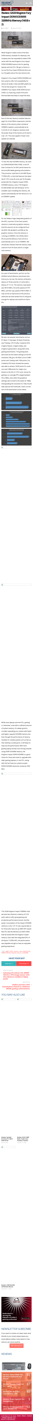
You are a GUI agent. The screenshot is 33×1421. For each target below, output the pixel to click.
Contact (29, 1415)
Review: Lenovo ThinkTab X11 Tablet (13, 1385)
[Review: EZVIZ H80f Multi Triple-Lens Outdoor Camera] (24, 1066)
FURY (11, 951)
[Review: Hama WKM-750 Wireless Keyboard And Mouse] (16, 1366)
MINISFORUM (5, 953)
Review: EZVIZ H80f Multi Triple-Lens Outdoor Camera (23, 1138)
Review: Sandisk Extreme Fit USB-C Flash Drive (7, 1138)
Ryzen (19, 953)
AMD (7, 951)
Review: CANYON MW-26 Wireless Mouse (8, 1286)
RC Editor (6, 28)
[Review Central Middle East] (7, 5)
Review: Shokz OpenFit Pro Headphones (13, 1400)
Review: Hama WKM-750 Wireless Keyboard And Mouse (13, 1376)
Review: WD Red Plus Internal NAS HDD (11, 1393)
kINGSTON (26, 951)
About (24, 1415)
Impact (16, 951)
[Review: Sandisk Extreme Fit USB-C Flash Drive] (8, 1066)
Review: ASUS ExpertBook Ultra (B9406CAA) (13, 1408)
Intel (20, 951)
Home (19, 1415)
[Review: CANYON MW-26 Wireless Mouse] (8, 1214)
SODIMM (25, 953)
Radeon (13, 953)
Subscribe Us (18, 1346)
